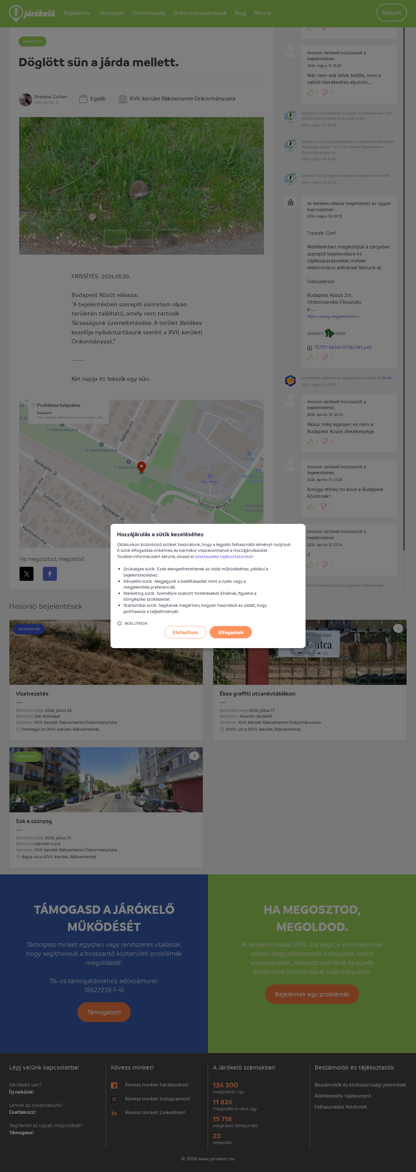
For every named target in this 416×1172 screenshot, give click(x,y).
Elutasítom (185, 632)
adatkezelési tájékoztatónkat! (224, 556)
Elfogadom (230, 632)
